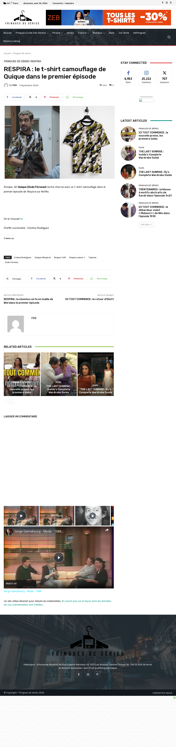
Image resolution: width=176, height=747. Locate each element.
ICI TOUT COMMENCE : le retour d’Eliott (89, 299)
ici (21, 218)
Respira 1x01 (60, 257)
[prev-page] (6, 401)
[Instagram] (167, 3)
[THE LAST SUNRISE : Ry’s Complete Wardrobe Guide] (96, 374)
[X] (171, 3)
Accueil (7, 53)
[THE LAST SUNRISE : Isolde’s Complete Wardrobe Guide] (59, 374)
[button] (169, 37)
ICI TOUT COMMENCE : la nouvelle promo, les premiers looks (22, 389)
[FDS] (6, 85)
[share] (107, 530)
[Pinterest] (97, 674)
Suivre (146, 71)
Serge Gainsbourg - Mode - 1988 (37, 531)
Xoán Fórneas (11, 262)
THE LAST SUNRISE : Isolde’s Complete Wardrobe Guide (58, 389)
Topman (92, 257)
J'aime (128, 71)
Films (58, 382)
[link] (9, 532)
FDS (14, 85)
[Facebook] (163, 3)
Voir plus (145, 224)
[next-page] (11, 401)
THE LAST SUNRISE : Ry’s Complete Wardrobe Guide (95, 391)
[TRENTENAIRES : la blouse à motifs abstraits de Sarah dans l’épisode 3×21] (128, 191)
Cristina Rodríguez (22, 257)
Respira (35, 61)
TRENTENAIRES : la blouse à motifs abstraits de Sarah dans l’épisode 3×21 (155, 192)
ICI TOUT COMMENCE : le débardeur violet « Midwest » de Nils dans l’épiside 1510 (154, 211)
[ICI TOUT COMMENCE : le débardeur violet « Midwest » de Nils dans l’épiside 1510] (128, 210)
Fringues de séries (22, 53)
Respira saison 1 (77, 257)
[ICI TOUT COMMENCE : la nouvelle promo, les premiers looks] (22, 374)
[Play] (92, 515)
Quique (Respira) (43, 257)
